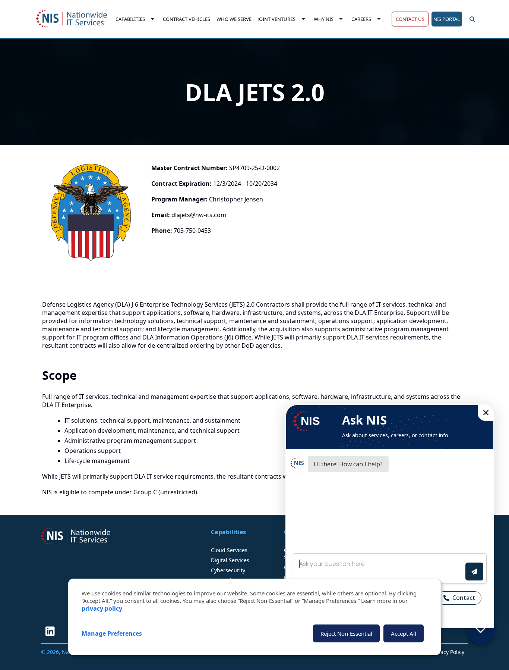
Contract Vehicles (186, 19)
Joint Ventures (277, 19)
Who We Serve (234, 19)
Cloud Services (229, 550)
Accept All (403, 633)
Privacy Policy (447, 651)
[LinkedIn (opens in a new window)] (50, 631)
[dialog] (254, 617)
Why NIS (323, 19)
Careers (362, 19)
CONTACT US (410, 19)
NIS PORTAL (446, 19)
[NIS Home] (75, 536)
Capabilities (130, 19)
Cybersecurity (228, 570)
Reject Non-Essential (346, 633)
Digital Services (230, 560)
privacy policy (102, 608)
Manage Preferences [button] (112, 633)
